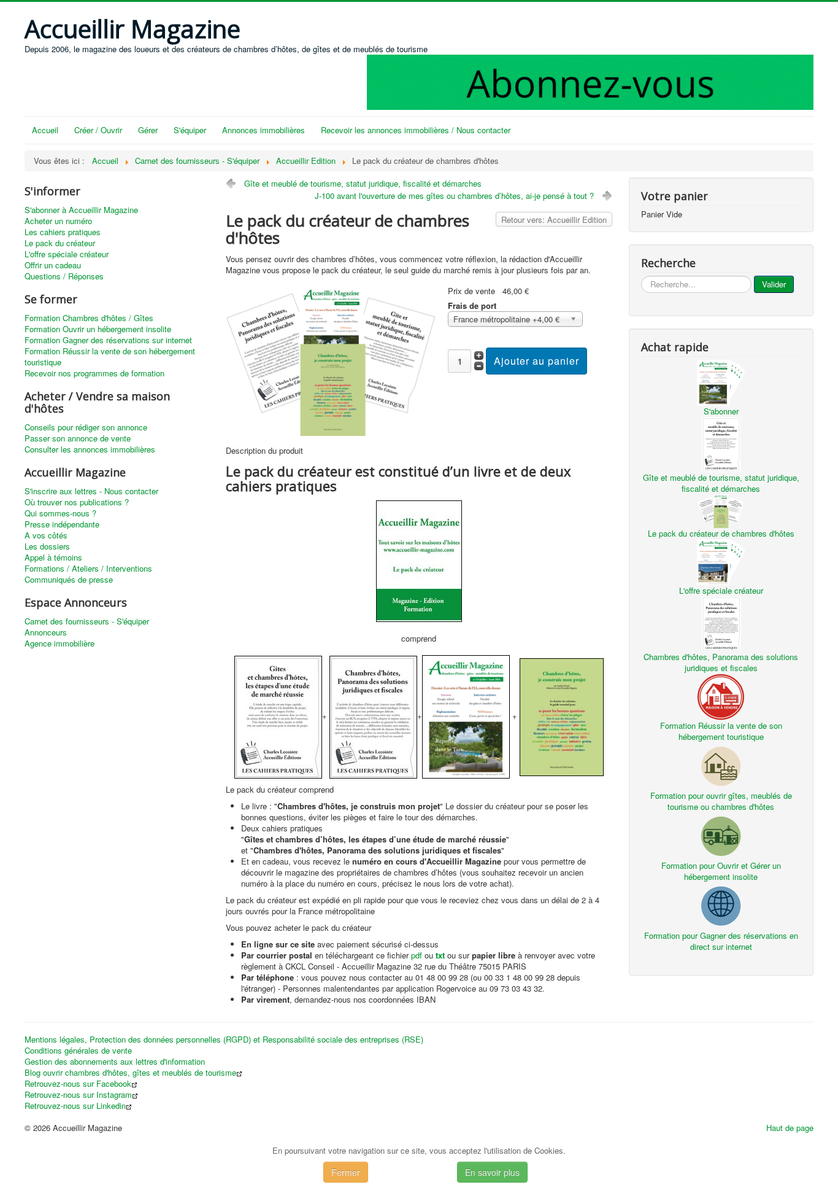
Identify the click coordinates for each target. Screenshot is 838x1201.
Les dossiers (47, 546)
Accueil (45, 130)
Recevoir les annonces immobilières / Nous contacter (415, 130)
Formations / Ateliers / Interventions (88, 568)
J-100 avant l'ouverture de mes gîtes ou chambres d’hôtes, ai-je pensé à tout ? (454, 195)
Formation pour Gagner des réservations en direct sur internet (721, 941)
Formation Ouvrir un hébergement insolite (98, 329)
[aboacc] (590, 81)
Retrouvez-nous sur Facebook (78, 1083)
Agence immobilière (59, 643)
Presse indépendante (62, 524)
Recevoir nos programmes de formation (94, 373)
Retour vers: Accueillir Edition (554, 219)
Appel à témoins (53, 557)
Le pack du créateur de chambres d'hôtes (721, 533)
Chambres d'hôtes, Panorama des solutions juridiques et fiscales (721, 662)
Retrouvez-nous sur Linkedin (75, 1105)
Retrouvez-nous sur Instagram (78, 1094)
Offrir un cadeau (53, 265)
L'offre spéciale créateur (67, 254)
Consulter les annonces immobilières (90, 449)
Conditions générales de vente (78, 1050)
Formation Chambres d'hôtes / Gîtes (89, 318)
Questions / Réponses (64, 276)
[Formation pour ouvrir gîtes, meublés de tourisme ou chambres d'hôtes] (721, 765)
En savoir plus (492, 1172)
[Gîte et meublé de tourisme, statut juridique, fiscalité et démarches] (721, 443)
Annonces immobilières (263, 130)
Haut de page (789, 1127)
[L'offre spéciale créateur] (721, 561)
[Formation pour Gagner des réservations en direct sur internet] (721, 905)
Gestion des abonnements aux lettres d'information (115, 1061)
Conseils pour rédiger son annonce (86, 427)
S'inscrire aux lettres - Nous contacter (91, 491)
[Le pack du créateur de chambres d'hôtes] (332, 359)
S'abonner (721, 411)
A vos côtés (46, 535)
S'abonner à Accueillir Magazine (81, 210)
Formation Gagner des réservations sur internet (108, 340)
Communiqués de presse (69, 579)
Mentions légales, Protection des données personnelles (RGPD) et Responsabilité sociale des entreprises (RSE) (224, 1039)
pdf (416, 955)
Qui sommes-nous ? (60, 513)
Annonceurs (46, 632)
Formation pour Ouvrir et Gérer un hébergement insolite (721, 871)
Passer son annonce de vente (78, 438)
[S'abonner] (721, 381)
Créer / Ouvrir (98, 130)
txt (440, 955)
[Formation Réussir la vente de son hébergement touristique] (721, 695)
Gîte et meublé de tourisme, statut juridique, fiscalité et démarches (363, 183)
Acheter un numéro (58, 221)
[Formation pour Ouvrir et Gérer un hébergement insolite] (721, 835)
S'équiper (190, 130)
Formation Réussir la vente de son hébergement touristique (110, 357)
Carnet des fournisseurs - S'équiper (87, 621)
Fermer (345, 1172)
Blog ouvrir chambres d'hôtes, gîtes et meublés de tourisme (130, 1072)
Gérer (148, 130)
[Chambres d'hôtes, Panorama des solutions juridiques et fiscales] (721, 622)
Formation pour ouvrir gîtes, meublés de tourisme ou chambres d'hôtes (721, 801)
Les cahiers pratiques (63, 232)
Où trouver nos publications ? (77, 502)
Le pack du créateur (60, 243)
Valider (774, 284)
